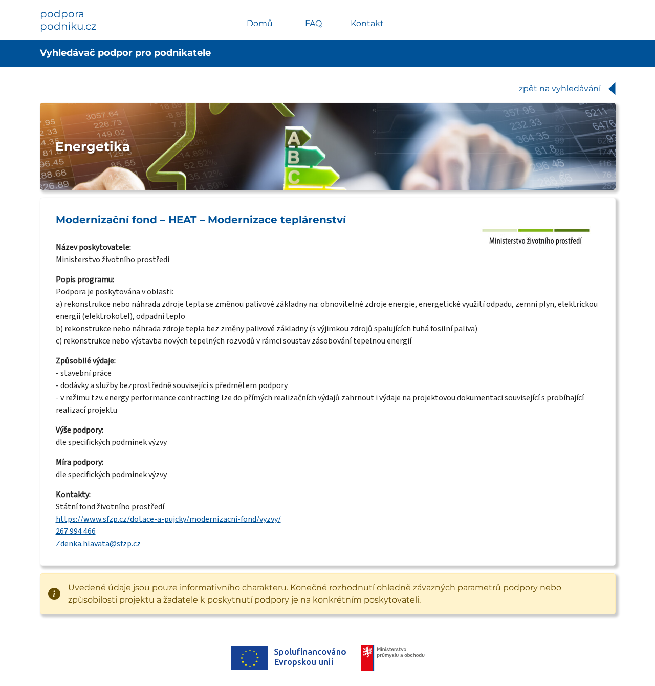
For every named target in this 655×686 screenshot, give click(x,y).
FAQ (313, 23)
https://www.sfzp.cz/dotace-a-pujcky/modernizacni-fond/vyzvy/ (168, 519)
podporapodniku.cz (68, 20)
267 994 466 (76, 531)
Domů (260, 23)
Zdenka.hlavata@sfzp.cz (98, 543)
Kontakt (367, 23)
